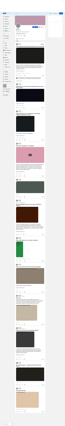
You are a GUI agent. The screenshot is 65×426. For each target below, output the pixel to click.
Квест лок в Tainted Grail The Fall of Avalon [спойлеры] (28, 266)
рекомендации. (5, 95)
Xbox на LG (18, 297)
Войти (61, 13)
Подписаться (35, 27)
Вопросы (20, 296)
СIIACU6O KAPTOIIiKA (21, 390)
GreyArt (19, 43)
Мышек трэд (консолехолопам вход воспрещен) (27, 330)
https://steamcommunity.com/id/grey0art (22, 31)
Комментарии (21, 38)
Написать (56, 13)
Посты (17, 38)
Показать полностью (20, 103)
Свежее (17, 41)
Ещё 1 (24, 35)
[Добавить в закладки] (19, 107)
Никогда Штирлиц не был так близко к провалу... (27, 240)
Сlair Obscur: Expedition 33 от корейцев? (25, 145)
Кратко (43, 44)
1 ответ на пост (19, 80)
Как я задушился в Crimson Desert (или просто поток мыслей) (30, 46)
